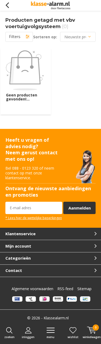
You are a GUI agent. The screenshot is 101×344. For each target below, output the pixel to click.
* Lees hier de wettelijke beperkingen (33, 218)
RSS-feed (65, 288)
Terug (7, 5)
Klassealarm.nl (56, 317)
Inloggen (28, 337)
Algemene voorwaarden (32, 288)
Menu (50, 337)
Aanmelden (79, 208)
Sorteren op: (45, 36)
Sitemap (84, 288)
